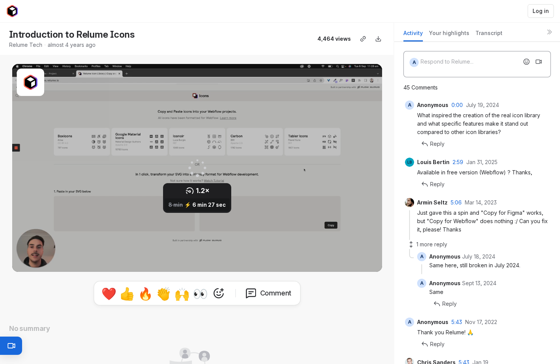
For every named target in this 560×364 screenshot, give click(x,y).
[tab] (413, 35)
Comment (276, 293)
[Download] (378, 39)
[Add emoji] (526, 62)
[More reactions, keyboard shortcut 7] (218, 293)
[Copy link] (363, 39)
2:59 (458, 162)
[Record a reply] (539, 62)
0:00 (457, 105)
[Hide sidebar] (549, 32)
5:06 (456, 202)
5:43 (456, 322)
